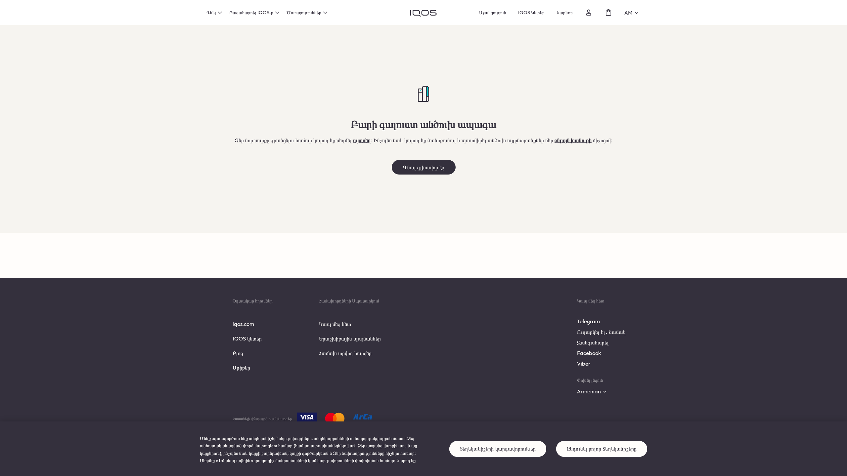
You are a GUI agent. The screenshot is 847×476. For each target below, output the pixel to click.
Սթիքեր (241, 367)
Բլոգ (238, 353)
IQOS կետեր (247, 338)
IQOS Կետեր (531, 12)
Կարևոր (565, 12)
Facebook (589, 353)
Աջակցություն (492, 12)
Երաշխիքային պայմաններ (350, 338)
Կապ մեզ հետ (335, 324)
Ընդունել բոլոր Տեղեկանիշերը (602, 449)
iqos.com (243, 324)
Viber (583, 363)
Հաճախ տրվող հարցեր (345, 353)
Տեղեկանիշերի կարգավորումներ (498, 449)
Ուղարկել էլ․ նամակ (601, 332)
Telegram (588, 321)
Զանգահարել (593, 342)
